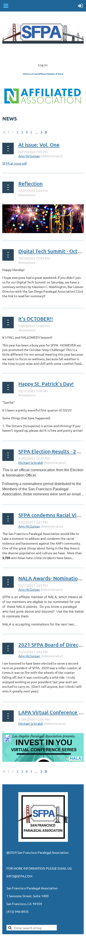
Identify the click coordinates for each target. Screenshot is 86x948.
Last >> (45, 132)
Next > (41, 132)
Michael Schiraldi (30, 462)
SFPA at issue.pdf (14, 163)
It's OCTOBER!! (35, 319)
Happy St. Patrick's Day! (46, 384)
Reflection (30, 183)
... (36, 132)
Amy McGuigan (29, 156)
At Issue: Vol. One (39, 145)
